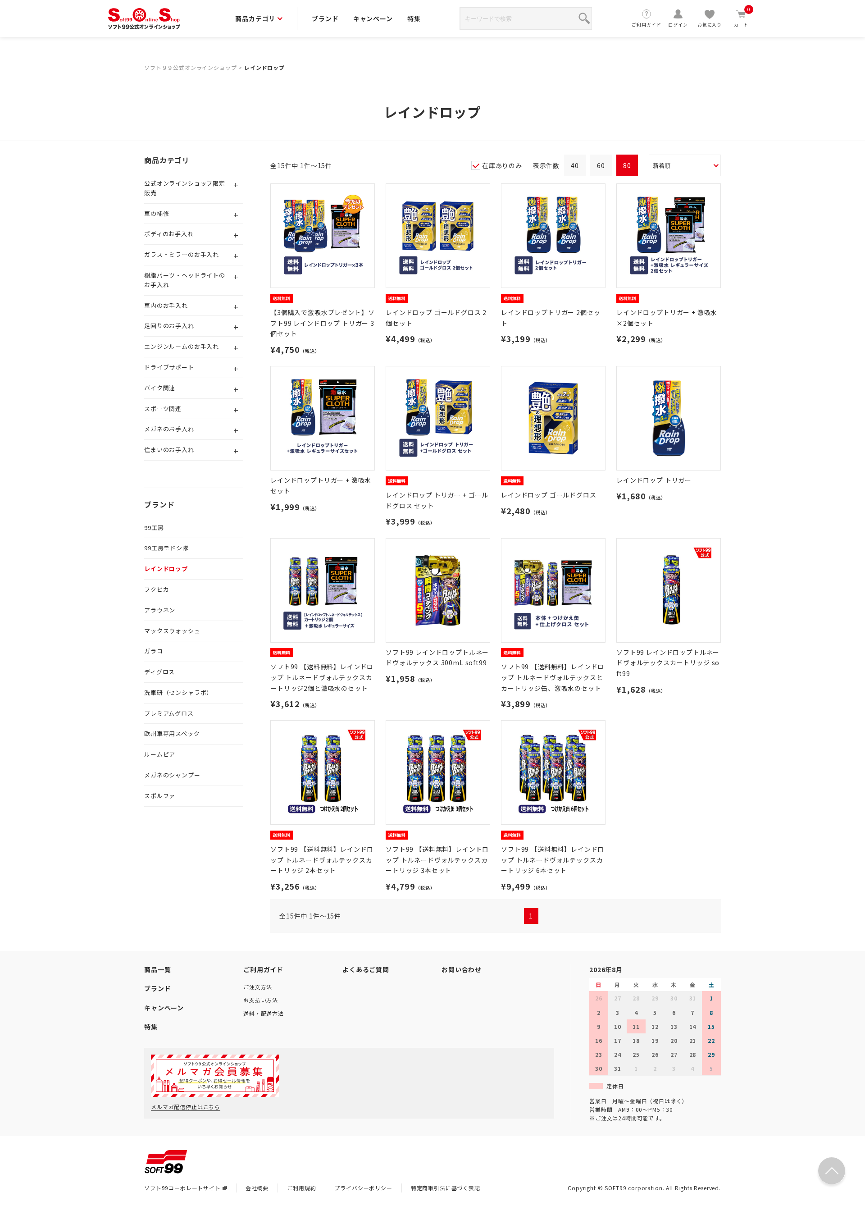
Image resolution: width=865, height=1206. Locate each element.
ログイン (677, 24)
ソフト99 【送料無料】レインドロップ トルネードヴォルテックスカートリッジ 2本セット (321, 860)
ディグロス (159, 671)
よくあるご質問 (365, 969)
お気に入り (709, 24)
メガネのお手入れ (169, 429)
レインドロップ (264, 67)
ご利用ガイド (646, 24)
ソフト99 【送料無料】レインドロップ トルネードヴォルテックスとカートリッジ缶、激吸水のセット (552, 677)
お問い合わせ (462, 969)
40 (575, 165)
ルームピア (159, 754)
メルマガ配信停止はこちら (185, 1106)
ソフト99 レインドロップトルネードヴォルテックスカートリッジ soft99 (667, 663)
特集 (414, 18)
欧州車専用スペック (172, 733)
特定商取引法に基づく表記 (445, 1188)
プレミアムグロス (169, 713)
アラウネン (159, 610)
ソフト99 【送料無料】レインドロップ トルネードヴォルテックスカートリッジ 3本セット (437, 860)
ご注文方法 (257, 987)
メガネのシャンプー (172, 775)
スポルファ (159, 795)
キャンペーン (373, 18)
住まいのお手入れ (169, 449)
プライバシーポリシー (363, 1188)
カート (742, 18)
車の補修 (156, 213)
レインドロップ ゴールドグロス (548, 494)
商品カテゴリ (255, 18)
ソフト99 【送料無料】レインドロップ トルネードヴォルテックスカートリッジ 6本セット (552, 860)
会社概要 (257, 1188)
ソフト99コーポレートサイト (182, 1188)
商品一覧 (157, 969)
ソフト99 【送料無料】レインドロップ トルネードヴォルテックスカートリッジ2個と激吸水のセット (321, 677)
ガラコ (153, 651)
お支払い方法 (260, 1000)
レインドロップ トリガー (654, 479)
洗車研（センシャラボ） (178, 692)
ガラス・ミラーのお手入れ (181, 254)
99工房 (154, 527)
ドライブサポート (169, 367)
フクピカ (156, 589)
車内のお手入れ (166, 305)
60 (601, 165)
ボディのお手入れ (169, 233)
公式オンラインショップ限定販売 (184, 188)
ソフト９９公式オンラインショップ (190, 67)
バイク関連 (159, 388)
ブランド (325, 18)
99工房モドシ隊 (166, 548)
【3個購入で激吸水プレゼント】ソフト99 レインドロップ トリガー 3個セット (322, 323)
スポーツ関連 (163, 408)
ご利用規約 (301, 1188)
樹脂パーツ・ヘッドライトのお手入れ (184, 280)
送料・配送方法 (263, 1013)
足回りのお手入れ (169, 325)
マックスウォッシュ (172, 630)
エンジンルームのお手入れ (181, 346)
